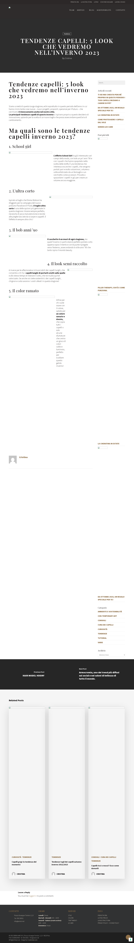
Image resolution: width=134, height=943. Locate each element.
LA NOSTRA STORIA (104, 920)
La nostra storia (86, 2)
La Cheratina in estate (108, 115)
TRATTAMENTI (72, 920)
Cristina (68, 58)
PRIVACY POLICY (103, 923)
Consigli (102, 620)
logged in (33, 895)
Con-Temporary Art (107, 616)
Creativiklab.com (32, 940)
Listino (96, 2)
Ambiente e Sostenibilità (110, 611)
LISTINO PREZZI (103, 918)
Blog (91, 10)
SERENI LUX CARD (105, 127)
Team (71, 10)
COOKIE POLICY (114, 923)
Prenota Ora (75, 2)
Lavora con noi (120, 2)
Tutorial (102, 638)
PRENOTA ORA (102, 915)
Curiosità (102, 629)
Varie (100, 642)
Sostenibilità (104, 10)
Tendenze (67, 34)
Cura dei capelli (105, 625)
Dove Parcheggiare (106, 2)
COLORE (71, 918)
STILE (70, 915)
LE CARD (70, 923)
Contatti (120, 10)
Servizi (80, 10)
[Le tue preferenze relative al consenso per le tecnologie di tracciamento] (130, 939)
